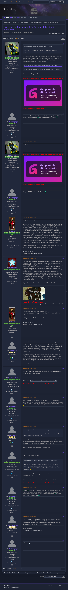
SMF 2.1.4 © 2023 (8, 587)
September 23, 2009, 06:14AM (29, 516)
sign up (30, 2)
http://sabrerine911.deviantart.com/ (33, 530)
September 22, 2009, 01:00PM (29, 189)
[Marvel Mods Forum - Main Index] (12, 243)
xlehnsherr (13, 351)
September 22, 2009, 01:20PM (29, 258)
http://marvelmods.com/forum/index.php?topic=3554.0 (43, 381)
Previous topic (53, 33)
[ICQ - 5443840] (10, 358)
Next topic (61, 33)
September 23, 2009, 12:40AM (29, 426)
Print (63, 38)
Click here (37, 253)
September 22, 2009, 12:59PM (29, 141)
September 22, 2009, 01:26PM (29, 308)
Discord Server (22, 17)
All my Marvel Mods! (28, 251)
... (21, 38)
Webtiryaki (11, 585)
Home (7, 17)
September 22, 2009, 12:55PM (29, 43)
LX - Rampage (13, 122)
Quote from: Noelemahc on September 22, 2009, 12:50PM (38, 46)
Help (49, 585)
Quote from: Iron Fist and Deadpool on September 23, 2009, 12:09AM (41, 460)
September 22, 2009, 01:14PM (29, 217)
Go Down (5, 38)
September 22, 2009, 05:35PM (29, 342)
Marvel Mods (9, 9)
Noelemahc (13, 267)
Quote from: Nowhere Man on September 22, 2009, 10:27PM (39, 430)
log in (24, 2)
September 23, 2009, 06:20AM (29, 540)
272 (23, 38)
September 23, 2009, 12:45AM (29, 452)
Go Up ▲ (62, 585)
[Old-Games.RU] (12, 280)
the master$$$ (13, 525)
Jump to (41, 576)
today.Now (52, 519)
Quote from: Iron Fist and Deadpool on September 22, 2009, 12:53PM (41, 65)
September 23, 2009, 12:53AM (29, 487)
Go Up (4, 568)
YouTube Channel (34, 17)
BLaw (13, 231)
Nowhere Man (13, 377)
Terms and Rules (55, 585)
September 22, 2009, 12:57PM (29, 113)
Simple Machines (15, 587)
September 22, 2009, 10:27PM (29, 368)
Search (14, 17)
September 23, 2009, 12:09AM (29, 397)
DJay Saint (12, 56)
